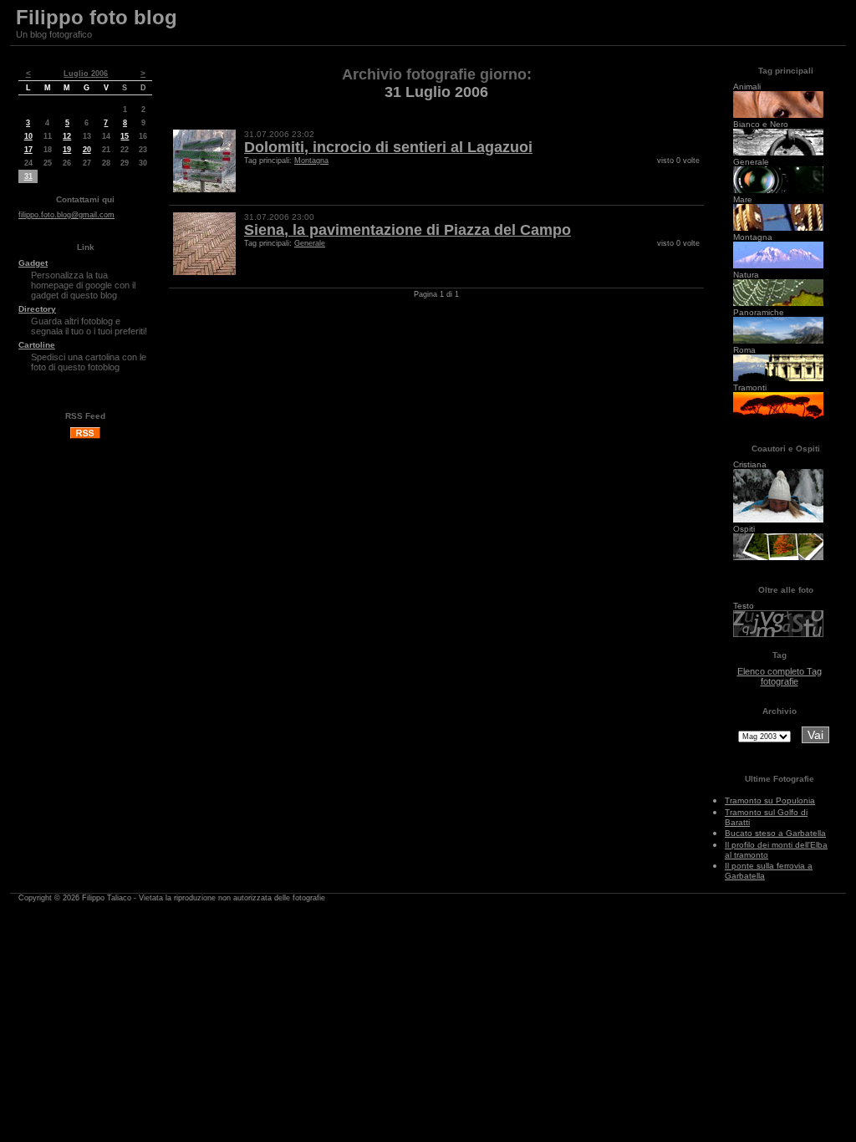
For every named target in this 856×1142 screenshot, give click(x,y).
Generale (309, 243)
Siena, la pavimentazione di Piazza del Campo (407, 230)
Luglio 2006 (86, 73)
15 (124, 136)
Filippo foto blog (96, 17)
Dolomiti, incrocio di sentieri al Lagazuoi (388, 147)
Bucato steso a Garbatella (775, 833)
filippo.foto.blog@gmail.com (66, 215)
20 (87, 149)
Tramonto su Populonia (770, 800)
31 (28, 176)
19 (67, 149)
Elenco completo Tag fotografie (779, 676)
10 (28, 136)
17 (28, 149)
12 (67, 136)
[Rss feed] (85, 436)
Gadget (33, 263)
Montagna (311, 160)
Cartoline (36, 344)
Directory (37, 309)
